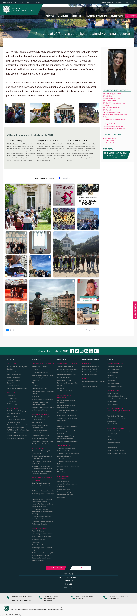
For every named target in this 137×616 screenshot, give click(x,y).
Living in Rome (113, 390)
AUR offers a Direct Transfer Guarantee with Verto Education (42, 467)
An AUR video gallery (14, 374)
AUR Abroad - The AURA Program (43, 441)
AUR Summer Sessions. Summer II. (43, 491)
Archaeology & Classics (39, 366)
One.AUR (119, 2)
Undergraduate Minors (110, 124)
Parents (29, 2)
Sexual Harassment (113, 383)
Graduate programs (40, 414)
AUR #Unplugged (12, 404)
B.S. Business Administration (112, 98)
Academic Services (39, 528)
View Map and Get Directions (21, 600)
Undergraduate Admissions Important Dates (66, 406)
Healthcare (111, 380)
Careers (85, 379)
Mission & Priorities (13, 380)
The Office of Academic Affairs (42, 536)
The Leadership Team (14, 413)
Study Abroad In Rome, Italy (41, 483)
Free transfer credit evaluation (67, 415)
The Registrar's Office (39, 539)
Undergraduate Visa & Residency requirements (117, 420)
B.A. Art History (108, 96)
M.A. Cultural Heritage (110, 138)
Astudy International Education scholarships (67, 485)
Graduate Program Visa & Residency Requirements (65, 437)
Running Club (111, 439)
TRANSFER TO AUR (38, 448)
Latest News (11, 395)
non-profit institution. (78, 607)
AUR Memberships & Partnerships (18, 430)
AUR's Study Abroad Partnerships (43, 494)
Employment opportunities (15, 438)
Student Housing (112, 393)
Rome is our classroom (14, 372)
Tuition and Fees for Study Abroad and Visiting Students (68, 455)
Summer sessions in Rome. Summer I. (43, 487)
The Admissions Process (65, 366)
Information (12, 408)
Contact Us (10, 383)
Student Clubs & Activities (115, 450)
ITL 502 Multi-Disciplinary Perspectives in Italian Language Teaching (42, 511)
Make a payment (107, 2)
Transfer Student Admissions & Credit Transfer (67, 411)
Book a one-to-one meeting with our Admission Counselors (67, 371)
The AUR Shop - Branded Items (17, 388)
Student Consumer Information (17, 435)
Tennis (109, 436)
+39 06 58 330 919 (50, 600)
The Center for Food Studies (41, 444)
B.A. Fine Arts (107, 110)
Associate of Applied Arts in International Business (41, 403)
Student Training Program (65, 492)
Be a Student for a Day (64, 380)
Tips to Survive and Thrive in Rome (118, 399)
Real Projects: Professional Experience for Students (90, 368)
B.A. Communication (109, 100)
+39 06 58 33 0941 (50, 598)
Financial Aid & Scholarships (63, 477)
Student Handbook (113, 378)
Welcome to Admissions (67, 364)
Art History (35, 369)
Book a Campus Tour (64, 377)
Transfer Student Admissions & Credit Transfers (42, 457)
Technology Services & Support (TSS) (42, 549)
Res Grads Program (113, 369)
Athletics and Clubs (115, 428)
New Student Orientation (115, 424)
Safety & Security (112, 401)
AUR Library (36, 542)
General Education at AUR (40, 435)
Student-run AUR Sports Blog (116, 453)
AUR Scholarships (63, 481)
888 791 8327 (80, 598)
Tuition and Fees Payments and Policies (67, 463)
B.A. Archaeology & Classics (112, 93)
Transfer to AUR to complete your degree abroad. (43, 452)
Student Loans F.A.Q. (63, 489)
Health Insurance (112, 404)
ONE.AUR (68, 574)
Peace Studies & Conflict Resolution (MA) (40, 426)
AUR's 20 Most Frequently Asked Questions (17, 368)
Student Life (117, 16)
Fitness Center (112, 447)
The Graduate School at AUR (41, 417)
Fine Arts (35, 386)
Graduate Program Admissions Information (67, 427)
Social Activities (112, 372)
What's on (11, 393)
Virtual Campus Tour (13, 377)
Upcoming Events (12, 398)
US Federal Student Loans (65, 494)
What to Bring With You (115, 416)
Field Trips (110, 375)
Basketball (110, 445)
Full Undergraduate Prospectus (113, 126)
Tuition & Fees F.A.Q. (63, 459)
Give (81, 567)
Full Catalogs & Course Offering (42, 534)
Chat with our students (114, 386)
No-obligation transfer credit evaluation (41, 462)
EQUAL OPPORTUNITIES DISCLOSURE (36, 609)
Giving (37, 2)
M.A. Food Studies (108, 140)
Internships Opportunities (90, 372)
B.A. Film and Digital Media (111, 107)
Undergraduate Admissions (64, 396)
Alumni (128, 2)
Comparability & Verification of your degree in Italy (42, 559)
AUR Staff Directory (13, 422)
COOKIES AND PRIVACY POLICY (55, 609)
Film (33, 383)
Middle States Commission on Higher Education (57, 607)
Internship (86, 364)
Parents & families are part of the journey (67, 384)
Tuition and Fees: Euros (64, 451)
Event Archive (11, 401)
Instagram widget (91, 330)
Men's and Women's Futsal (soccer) (118, 431)
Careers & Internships (97, 16)
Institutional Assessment (15, 433)
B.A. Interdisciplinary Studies (112, 112)
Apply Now (56, 567)
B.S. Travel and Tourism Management (114, 119)
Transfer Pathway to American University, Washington (42, 472)
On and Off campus (115, 364)
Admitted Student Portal (13, 2)
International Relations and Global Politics (43, 392)
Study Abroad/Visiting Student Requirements (67, 419)
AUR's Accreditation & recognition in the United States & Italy (18, 426)
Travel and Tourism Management (42, 399)
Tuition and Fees (64, 445)
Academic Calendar (38, 531)
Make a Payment (62, 472)
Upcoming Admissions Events (66, 374)
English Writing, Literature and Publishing (41, 379)
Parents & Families (68, 577)
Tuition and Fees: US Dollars (66, 448)
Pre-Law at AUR (37, 433)
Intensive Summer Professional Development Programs (42, 500)
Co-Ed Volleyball (112, 433)
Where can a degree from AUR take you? (93, 383)
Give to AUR (68, 587)
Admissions (77, 16)
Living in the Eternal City (115, 396)
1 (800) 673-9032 (114, 598)
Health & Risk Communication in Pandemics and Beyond (42, 505)
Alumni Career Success (89, 386)
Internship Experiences (89, 374)
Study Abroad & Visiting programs (42, 479)
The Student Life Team (114, 366)
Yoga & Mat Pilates (113, 442)
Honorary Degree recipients (16, 419)
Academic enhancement (39, 430)
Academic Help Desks (39, 545)
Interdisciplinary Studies (39, 388)
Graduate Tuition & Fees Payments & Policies (68, 468)
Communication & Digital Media (42, 375)
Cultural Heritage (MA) (39, 420)
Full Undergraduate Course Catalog (114, 128)
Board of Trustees (12, 416)
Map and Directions (13, 386)
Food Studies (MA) (38, 422)
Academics (63, 16)
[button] (134, 2)
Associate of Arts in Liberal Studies (43, 407)
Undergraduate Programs (43, 364)
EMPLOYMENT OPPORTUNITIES (19, 609)
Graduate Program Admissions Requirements (67, 432)
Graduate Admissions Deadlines (67, 441)
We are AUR (11, 364)
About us (50, 16)
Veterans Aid (61, 497)
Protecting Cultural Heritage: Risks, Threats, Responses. (41, 518)
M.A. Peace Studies (109, 143)
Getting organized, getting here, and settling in (118, 411)
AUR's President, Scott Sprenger (17, 411)
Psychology (36, 396)
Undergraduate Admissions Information (66, 401)
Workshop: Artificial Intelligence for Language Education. (42, 523)
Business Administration (40, 372)
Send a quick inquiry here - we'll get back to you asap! (115, 155)
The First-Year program (39, 438)
